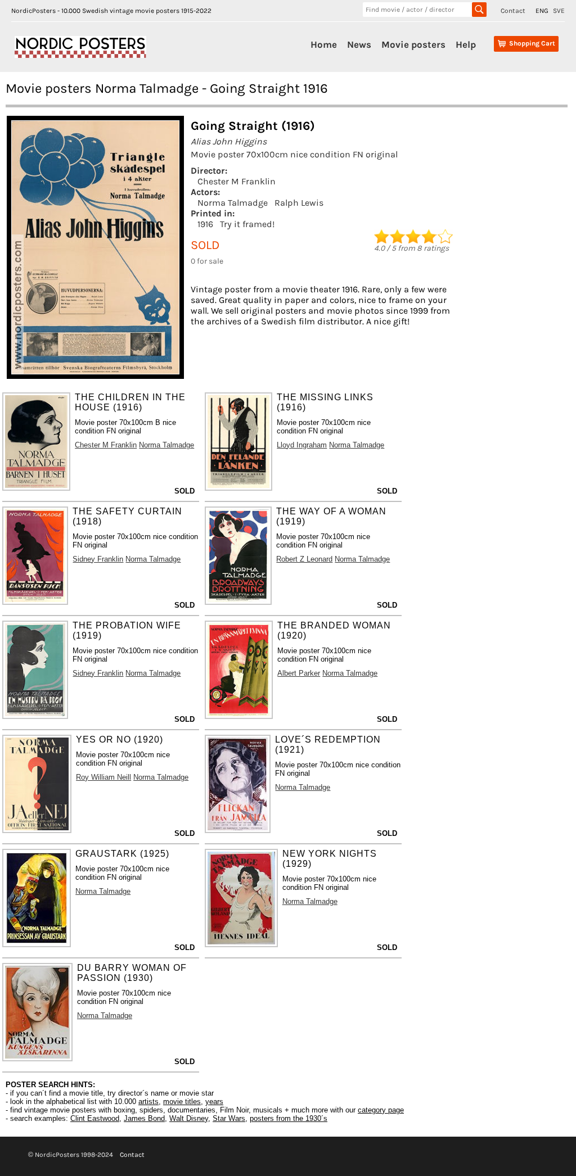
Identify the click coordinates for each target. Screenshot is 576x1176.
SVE (559, 11)
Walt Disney (188, 1118)
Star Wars (229, 1118)
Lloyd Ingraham (302, 445)
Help (466, 44)
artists (148, 1101)
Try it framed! (247, 224)
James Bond (144, 1118)
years (214, 1101)
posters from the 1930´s (288, 1118)
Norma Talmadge (232, 202)
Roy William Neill (103, 777)
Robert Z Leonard (304, 559)
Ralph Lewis (298, 202)
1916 (205, 224)
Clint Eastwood (94, 1118)
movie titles (182, 1101)
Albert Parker (298, 673)
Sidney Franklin (98, 559)
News (359, 44)
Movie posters (413, 44)
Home (323, 44)
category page (381, 1110)
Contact (513, 11)
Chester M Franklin (236, 181)
